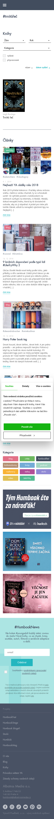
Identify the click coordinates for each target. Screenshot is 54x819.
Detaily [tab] (25, 386)
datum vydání (42, 67)
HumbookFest (9, 717)
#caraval (7, 254)
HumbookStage (10, 723)
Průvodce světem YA (12, 773)
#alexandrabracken (11, 331)
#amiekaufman (28, 331)
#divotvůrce (17, 254)
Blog (5, 762)
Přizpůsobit (25, 435)
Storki (5, 734)
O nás (6, 756)
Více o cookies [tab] (43, 386)
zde (32, 696)
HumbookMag (10, 745)
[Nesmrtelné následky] (27, 593)
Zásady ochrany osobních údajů (18, 779)
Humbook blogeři (11, 728)
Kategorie (9, 48)
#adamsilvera (9, 177)
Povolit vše (27, 427)
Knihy (5, 767)
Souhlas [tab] (9, 386)
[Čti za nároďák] (27, 509)
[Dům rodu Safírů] (27, 551)
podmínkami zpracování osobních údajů (34, 672)
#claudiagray (22, 177)
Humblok (7, 740)
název (27, 67)
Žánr (6, 40)
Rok (32, 40)
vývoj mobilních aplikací (38, 813)
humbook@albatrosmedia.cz (17, 797)
